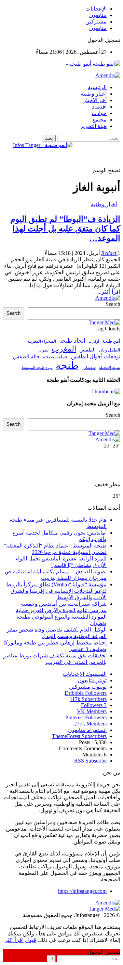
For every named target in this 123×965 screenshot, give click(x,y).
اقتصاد (99, 107)
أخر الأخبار (95, 100)
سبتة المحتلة (109, 367)
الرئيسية (97, 87)
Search (113, 304)
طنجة (67, 365)
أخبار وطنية (94, 94)
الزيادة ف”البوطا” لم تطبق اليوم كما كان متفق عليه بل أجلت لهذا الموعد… (65, 229)
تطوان (44, 350)
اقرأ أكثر (14, 940)
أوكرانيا (93, 341)
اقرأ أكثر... (108, 292)
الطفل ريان (109, 350)
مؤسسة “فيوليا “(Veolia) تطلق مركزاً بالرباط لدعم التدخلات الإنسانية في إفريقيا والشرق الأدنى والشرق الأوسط (56, 591)
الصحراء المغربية (41, 341)
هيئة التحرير (93, 126)
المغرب (64, 349)
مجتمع (99, 119)
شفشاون (89, 368)
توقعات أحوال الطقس (95, 356)
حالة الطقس (26, 356)
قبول (30, 940)
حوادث (99, 113)
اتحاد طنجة (72, 341)
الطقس (87, 350)
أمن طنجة (111, 341)
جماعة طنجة (55, 356)
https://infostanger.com (82, 891)
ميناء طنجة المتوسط (37, 367)
